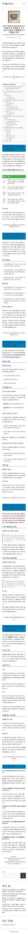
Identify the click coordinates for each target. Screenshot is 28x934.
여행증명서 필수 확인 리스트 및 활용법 (13, 127)
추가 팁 (8, 111)
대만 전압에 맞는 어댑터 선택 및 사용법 (13, 100)
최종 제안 (11, 139)
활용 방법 (10, 97)
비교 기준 (8, 129)
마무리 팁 (10, 90)
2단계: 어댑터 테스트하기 (14, 108)
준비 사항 (8, 101)
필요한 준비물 (11, 103)
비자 (10, 134)
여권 (9, 132)
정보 (14, 856)
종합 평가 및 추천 (11, 135)
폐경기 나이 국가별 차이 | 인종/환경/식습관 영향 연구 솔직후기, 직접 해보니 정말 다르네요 (14, 900)
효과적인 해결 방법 (11, 122)
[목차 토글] (22, 84)
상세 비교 (9, 131)
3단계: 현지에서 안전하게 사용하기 (16, 109)
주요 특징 (8, 95)
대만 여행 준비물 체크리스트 (12, 88)
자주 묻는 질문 (7, 140)
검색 (3, 872)
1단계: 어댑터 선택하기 (13, 106)
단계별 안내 (9, 105)
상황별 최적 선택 (12, 137)
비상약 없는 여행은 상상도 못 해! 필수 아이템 (14, 92)
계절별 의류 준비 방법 (13, 124)
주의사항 (10, 114)
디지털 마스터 (7, 4)
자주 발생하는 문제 (10, 119)
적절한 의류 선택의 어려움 (13, 121)
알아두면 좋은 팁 (12, 98)
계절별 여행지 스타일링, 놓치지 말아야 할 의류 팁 (14, 117)
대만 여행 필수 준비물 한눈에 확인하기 (13, 86)
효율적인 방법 (11, 113)
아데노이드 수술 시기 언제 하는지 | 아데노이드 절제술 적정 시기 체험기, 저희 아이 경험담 (14, 910)
